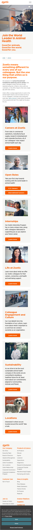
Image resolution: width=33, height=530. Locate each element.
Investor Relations (23, 499)
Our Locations (6, 465)
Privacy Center (8, 516)
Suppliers (20, 502)
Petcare (19, 453)
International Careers (16, 193)
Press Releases (21, 484)
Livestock (19, 458)
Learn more (12, 148)
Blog (18, 481)
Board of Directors (8, 455)
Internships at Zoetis (8, 503)
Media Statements (22, 486)
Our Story (5, 450)
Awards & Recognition (9, 458)
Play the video (18, 18)
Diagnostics (20, 462)
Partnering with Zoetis (23, 474)
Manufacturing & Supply (24, 471)
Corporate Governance (9, 470)
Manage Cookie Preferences (16, 527)
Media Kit (19, 493)
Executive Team (7, 453)
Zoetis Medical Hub (8, 467)
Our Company (7, 448)
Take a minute (12, 98)
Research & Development (24, 465)
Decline (16, 523)
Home (4, 58)
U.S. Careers (13, 188)
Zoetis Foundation (8, 462)
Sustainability (6, 460)
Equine (19, 455)
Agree (16, 519)
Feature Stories (21, 489)
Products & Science (24, 448)
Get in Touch (6, 481)
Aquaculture (20, 460)
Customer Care (8, 479)
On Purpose (20, 491)
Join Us (9, 58)
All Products (20, 450)
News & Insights (22, 479)
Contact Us (21, 505)
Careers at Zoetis (7, 501)
